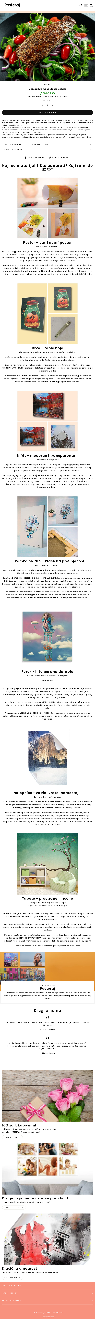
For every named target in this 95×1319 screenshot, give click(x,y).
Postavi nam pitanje (14, 150)
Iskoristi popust (12, 1137)
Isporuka (41, 96)
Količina (47, 100)
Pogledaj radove (12, 1278)
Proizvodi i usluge (11, 1286)
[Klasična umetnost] (47, 1239)
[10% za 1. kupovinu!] (47, 1096)
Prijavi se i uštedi (11, 1300)
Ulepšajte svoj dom (14, 1207)
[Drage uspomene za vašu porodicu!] (47, 1169)
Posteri (47, 84)
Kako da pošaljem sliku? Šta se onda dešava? (27, 144)
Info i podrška (9, 1293)
